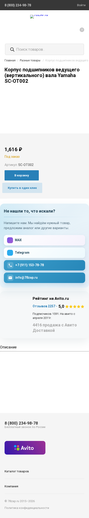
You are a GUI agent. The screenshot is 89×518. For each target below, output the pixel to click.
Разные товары (30, 60)
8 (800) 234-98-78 (21, 423)
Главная (10, 60)
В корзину (21, 175)
